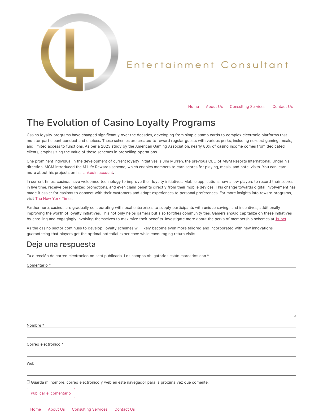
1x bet (280, 218)
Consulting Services (247, 106)
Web (31, 363)
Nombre (35, 325)
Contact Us (282, 106)
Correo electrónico (45, 344)
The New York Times (53, 198)
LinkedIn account (98, 172)
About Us (214, 106)
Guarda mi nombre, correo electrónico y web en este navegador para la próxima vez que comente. (120, 382)
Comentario (39, 265)
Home (193, 106)
